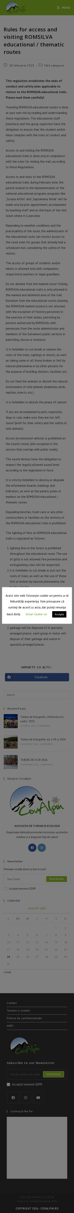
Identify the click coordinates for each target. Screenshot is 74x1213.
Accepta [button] (59, 614)
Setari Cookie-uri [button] (36, 614)
